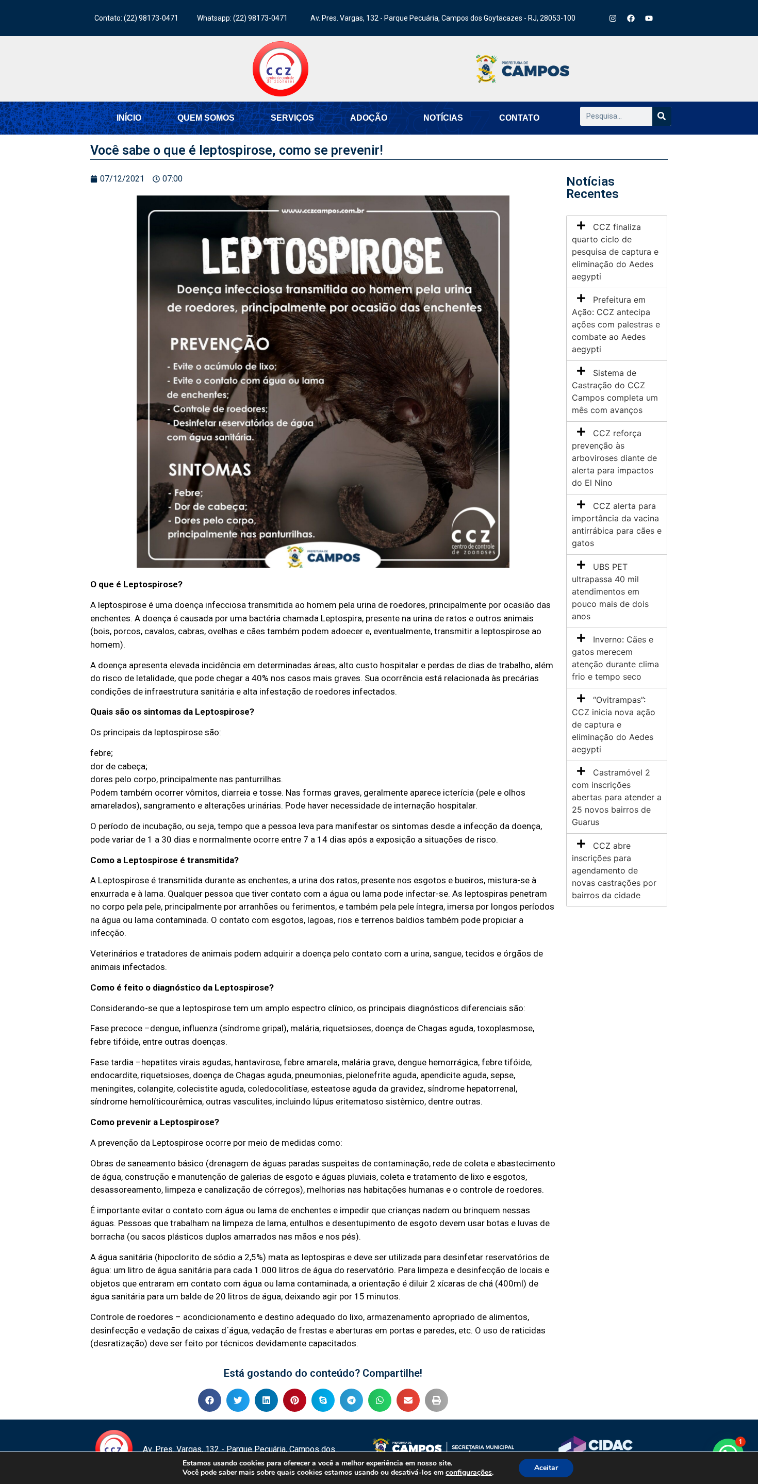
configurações (469, 1472)
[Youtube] (649, 18)
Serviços (292, 117)
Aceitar (546, 1468)
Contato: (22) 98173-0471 (136, 18)
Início (129, 117)
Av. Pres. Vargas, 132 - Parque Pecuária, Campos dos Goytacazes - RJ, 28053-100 (442, 18)
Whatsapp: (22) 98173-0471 (242, 18)
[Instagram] (613, 18)
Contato (519, 117)
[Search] (661, 116)
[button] (209, 1400)
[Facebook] (631, 18)
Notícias (443, 117)
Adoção (368, 117)
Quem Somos (206, 117)
